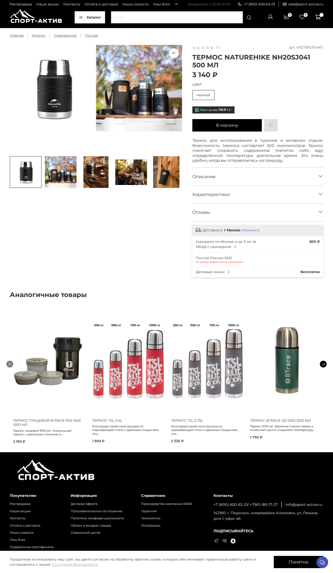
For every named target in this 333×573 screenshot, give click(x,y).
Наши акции (47, 4)
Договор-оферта (84, 504)
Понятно (298, 561)
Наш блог (161, 4)
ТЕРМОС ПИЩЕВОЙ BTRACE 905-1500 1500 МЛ (47, 422)
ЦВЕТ (197, 84)
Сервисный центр (85, 532)
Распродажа (21, 4)
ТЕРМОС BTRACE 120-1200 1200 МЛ (280, 420)
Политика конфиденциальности (97, 518)
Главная (17, 35)
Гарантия (149, 511)
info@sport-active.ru (303, 504)
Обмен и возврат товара (91, 525)
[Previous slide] (16, 99)
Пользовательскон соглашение (96, 511)
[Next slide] (175, 99)
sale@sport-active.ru (305, 4)
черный (203, 95)
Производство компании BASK (166, 504)
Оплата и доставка (101, 4)
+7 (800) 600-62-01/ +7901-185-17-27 (246, 504)
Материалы (150, 525)
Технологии (150, 518)
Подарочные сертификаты (32, 547)
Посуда (91, 35)
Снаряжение (65, 35)
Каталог (94, 17)
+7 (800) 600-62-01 (259, 4)
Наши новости (135, 4)
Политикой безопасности (75, 564)
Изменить (251, 230)
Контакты (71, 4)
